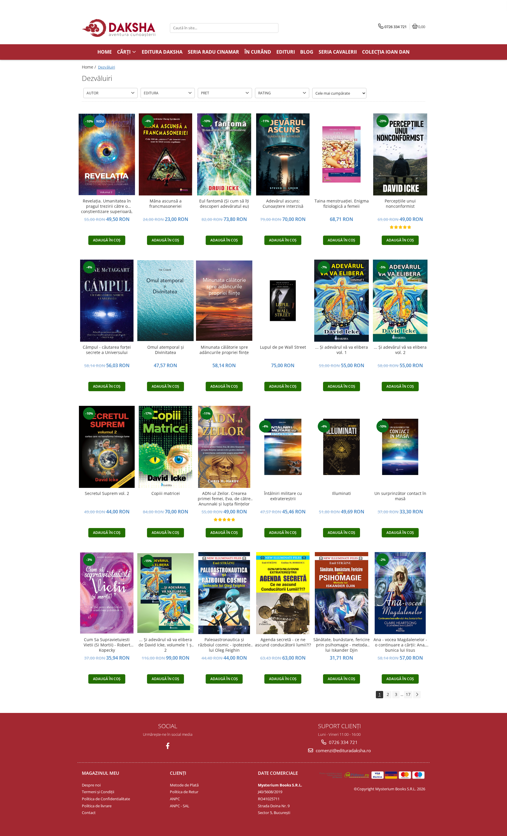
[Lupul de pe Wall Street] (283, 300)
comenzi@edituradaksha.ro (343, 750)
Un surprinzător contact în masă (400, 496)
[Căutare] (273, 28)
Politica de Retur (184, 791)
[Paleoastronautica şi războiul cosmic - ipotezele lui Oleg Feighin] (224, 593)
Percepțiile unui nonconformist (400, 203)
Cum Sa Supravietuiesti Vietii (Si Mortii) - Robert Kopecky (107, 645)
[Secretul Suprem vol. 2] (107, 447)
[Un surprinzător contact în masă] (400, 447)
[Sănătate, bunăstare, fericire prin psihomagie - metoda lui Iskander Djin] (341, 593)
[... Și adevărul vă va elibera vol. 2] (400, 301)
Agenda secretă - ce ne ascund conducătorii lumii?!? (283, 642)
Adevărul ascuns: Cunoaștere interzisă (283, 203)
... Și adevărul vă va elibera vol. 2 (400, 350)
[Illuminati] (341, 447)
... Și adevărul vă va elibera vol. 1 (341, 350)
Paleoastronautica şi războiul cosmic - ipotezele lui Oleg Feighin (224, 645)
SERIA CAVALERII (338, 52)
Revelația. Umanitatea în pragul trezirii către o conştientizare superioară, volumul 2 (107, 206)
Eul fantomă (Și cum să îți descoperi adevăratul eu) (224, 203)
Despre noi (91, 785)
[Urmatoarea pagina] (417, 694)
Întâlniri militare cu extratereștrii (283, 496)
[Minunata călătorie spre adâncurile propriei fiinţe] (224, 300)
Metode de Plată (184, 785)
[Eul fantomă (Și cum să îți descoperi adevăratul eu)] (224, 154)
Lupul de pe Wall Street (283, 347)
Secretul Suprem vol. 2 (107, 493)
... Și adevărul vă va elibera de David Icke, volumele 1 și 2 (165, 645)
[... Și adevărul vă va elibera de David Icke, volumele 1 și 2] (165, 593)
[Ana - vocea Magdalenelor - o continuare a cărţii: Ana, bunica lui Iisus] (400, 593)
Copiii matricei (165, 493)
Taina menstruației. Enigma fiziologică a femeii (342, 203)
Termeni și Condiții (98, 791)
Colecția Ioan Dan (386, 52)
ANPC (175, 798)
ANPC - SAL (179, 805)
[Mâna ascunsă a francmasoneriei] (165, 154)
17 (408, 694)
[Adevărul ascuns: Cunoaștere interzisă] (283, 154)
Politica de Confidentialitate (106, 798)
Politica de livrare (96, 805)
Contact (89, 812)
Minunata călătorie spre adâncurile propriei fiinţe (224, 350)
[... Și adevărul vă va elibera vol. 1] (341, 301)
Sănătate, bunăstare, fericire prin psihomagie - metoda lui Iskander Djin (341, 645)
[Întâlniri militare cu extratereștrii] (283, 447)
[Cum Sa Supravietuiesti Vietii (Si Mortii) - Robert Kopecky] (107, 593)
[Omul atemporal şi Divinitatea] (165, 300)
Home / (89, 67)
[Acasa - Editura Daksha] (118, 28)
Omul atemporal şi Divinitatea (165, 350)
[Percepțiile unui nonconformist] (400, 154)
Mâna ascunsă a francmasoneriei (165, 203)
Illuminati (341, 493)
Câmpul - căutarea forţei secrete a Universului (107, 350)
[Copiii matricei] (165, 447)
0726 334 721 (343, 742)
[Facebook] (168, 746)
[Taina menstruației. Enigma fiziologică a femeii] (341, 154)
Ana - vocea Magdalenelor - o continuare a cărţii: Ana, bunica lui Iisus (400, 645)
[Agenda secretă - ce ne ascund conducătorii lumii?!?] (283, 593)
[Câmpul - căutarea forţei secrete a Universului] (107, 301)
